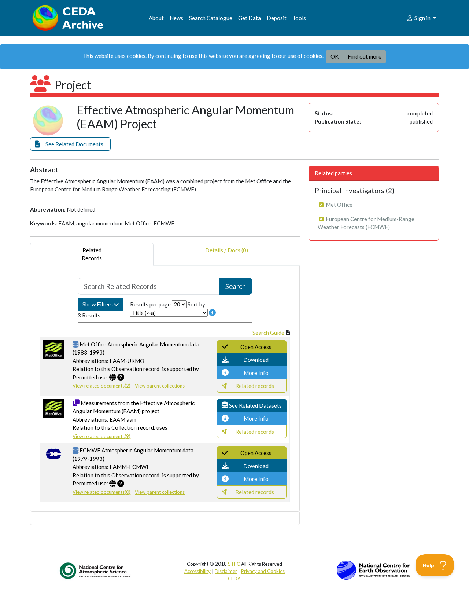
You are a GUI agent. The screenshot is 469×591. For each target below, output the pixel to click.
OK (334, 56)
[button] (70, 144)
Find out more (364, 56)
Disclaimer (226, 571)
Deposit (277, 18)
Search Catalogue (210, 18)
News (176, 18)
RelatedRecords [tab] (92, 254)
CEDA (234, 578)
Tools (299, 18)
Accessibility (197, 571)
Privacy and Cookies (263, 571)
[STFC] (373, 569)
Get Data (249, 18)
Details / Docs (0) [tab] (226, 250)
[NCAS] (95, 570)
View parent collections (160, 386)
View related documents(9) (101, 436)
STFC (234, 564)
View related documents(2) (101, 386)
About (156, 18)
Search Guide (268, 332)
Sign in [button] (422, 18)
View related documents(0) (101, 492)
